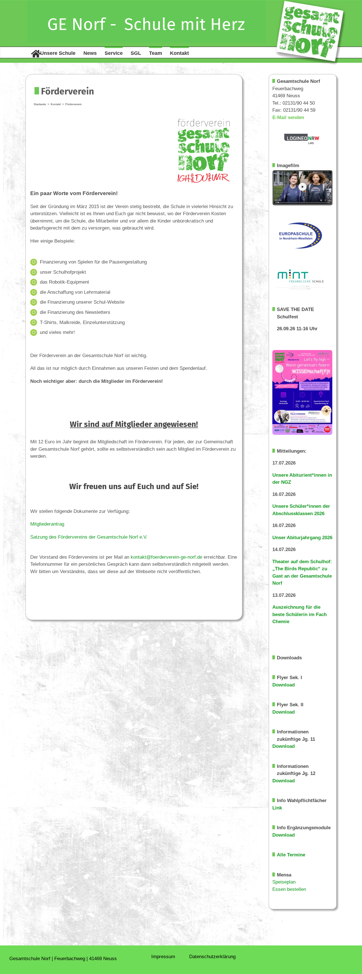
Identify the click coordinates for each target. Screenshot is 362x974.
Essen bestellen (289, 889)
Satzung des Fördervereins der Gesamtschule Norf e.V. (88, 537)
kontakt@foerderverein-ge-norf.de (166, 557)
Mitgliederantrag (47, 524)
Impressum (163, 956)
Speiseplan (284, 882)
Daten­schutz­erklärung (212, 956)
